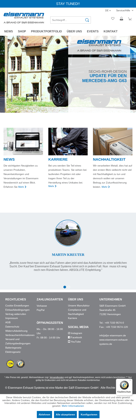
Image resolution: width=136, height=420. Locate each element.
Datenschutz (12, 326)
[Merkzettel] (113, 18)
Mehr (21, 186)
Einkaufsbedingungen (17, 309)
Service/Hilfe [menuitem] (123, 10)
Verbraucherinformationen (20, 335)
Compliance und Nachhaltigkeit (77, 311)
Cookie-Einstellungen (17, 305)
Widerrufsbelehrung (16, 330)
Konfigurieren (89, 414)
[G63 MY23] (68, 74)
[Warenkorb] (130, 18)
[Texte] (68, 242)
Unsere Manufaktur (79, 305)
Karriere (72, 318)
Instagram (76, 333)
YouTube (75, 341)
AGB (7, 322)
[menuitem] (70, 18)
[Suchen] (87, 20)
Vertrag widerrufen (15, 314)
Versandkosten (57, 377)
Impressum (11, 318)
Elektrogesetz (13, 351)
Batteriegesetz (13, 347)
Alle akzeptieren (65, 414)
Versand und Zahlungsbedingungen (17, 341)
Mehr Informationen (73, 405)
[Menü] (130, 381)
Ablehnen (44, 414)
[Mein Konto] (121, 18)
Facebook (76, 337)
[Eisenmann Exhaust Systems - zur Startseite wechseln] (24, 17)
